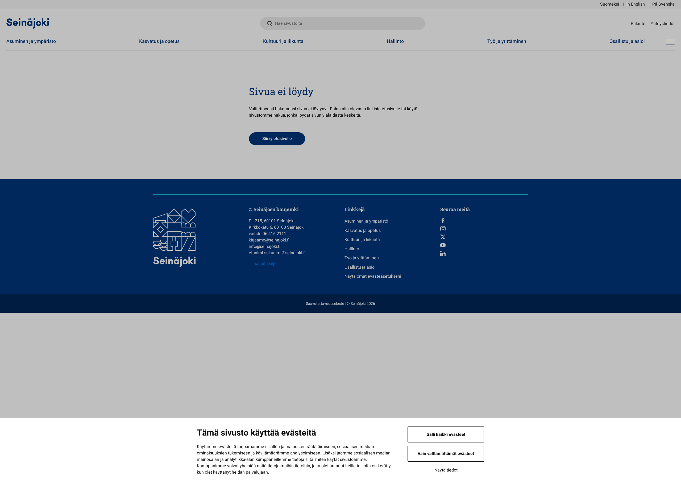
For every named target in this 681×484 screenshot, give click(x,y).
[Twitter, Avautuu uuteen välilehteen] (484, 237)
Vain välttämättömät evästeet (446, 453)
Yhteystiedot (663, 23)
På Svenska (663, 4)
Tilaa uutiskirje (263, 263)
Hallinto (395, 41)
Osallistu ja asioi (627, 41)
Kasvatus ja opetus (159, 41)
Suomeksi (609, 4)
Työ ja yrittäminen (506, 41)
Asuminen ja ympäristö (31, 41)
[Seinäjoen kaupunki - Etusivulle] (27, 23)
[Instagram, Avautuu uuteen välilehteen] (484, 228)
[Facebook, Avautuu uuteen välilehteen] (484, 220)
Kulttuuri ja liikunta (283, 41)
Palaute (638, 23)
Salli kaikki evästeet (446, 434)
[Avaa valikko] (670, 42)
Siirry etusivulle (277, 139)
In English (635, 4)
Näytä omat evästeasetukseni (372, 276)
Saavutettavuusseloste (325, 303)
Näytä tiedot (446, 470)
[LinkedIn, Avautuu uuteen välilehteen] (484, 253)
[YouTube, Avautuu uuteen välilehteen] (484, 245)
